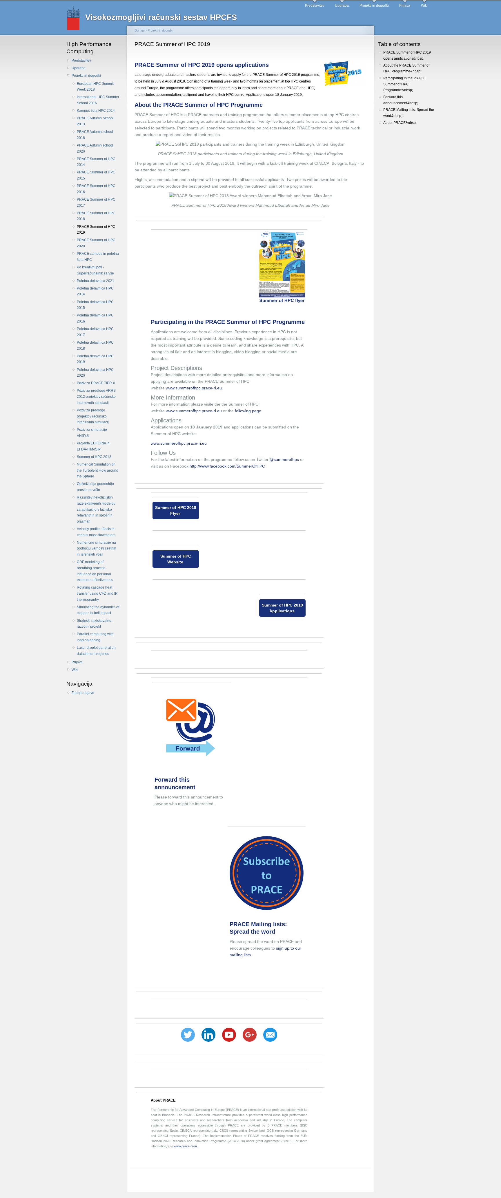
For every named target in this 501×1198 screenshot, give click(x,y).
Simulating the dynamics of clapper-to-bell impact (98, 610)
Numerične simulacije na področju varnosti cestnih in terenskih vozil (96, 548)
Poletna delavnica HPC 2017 (95, 332)
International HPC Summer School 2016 (98, 100)
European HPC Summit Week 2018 (95, 87)
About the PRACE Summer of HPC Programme (199, 105)
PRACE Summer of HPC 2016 (96, 189)
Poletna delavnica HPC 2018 (95, 345)
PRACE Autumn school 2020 (95, 148)
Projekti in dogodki (374, 5)
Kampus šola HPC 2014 (96, 111)
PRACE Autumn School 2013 (95, 121)
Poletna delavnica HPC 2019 (95, 359)
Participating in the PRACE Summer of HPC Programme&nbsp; (404, 84)
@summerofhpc (284, 459)
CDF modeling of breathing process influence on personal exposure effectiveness (95, 571)
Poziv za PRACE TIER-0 (96, 383)
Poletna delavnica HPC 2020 (95, 373)
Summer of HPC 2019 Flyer (175, 510)
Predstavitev (314, 5)
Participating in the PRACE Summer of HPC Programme (228, 322)
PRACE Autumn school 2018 (95, 135)
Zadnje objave (83, 693)
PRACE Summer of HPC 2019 (96, 230)
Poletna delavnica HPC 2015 (95, 305)
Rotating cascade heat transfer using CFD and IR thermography (97, 593)
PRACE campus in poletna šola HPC (98, 257)
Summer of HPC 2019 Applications (282, 608)
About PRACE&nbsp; (400, 123)
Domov (140, 30)
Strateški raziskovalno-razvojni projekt (94, 624)
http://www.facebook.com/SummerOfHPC (227, 466)
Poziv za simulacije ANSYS (92, 433)
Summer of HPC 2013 (94, 457)
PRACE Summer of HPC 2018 (96, 216)
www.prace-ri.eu (185, 1146)
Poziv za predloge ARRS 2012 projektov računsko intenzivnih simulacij (96, 396)
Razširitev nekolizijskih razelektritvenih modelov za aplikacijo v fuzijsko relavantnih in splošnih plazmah (96, 509)
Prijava (404, 5)
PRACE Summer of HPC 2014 (96, 162)
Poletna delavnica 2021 (95, 281)
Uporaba (342, 5)
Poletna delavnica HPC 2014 (95, 291)
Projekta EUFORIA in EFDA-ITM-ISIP (93, 446)
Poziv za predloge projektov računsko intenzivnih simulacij (93, 416)
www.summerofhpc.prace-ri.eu (194, 388)
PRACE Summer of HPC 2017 (96, 202)
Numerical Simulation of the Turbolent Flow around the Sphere (97, 470)
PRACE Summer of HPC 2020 (96, 243)
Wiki (424, 5)
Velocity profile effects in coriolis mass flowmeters (96, 532)
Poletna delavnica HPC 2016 (95, 318)
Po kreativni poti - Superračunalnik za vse (95, 270)
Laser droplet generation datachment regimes (96, 651)
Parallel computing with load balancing (95, 637)
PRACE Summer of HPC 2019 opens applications (203, 65)
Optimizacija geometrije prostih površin (95, 487)
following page (248, 411)
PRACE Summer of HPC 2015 (96, 175)
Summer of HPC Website (175, 559)
